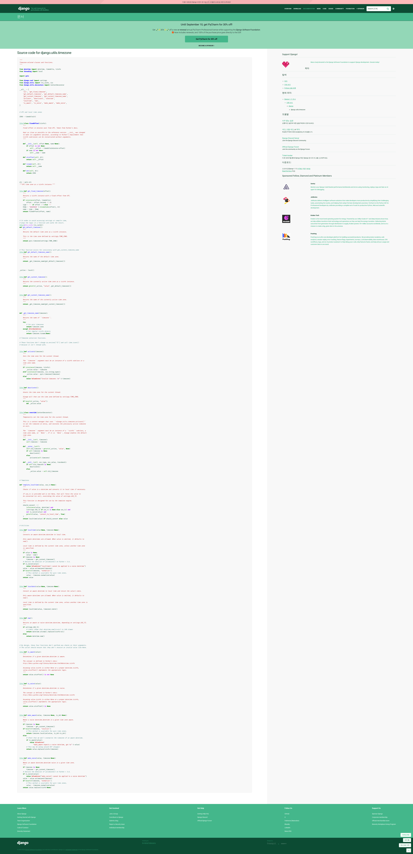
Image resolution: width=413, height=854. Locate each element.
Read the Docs (287, 171)
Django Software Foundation (26, 824)
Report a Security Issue (117, 824)
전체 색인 (287, 85)
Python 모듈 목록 (290, 88)
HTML (300, 169)
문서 (20, 17)
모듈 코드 (290, 102)
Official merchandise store (380, 821)
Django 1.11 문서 (290, 99)
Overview (287, 8)
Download (297, 8)
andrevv (286, 844)
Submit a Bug (113, 821)
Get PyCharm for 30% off (206, 39)
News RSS (288, 831)
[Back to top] (408, 850)
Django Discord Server (290, 138)
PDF (304, 169)
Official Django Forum (290, 147)
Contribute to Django (116, 817)
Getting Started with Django (26, 817)
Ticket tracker (287, 155)
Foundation (350, 8)
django (291, 106)
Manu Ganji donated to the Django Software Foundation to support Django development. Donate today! (345, 62)
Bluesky (287, 824)
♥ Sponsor (360, 8)
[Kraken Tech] (286, 222)
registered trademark (71, 849)
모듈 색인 (290, 129)
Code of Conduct (22, 828)
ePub (308, 169)
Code (324, 8)
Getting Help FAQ (203, 814)
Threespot (272, 844)
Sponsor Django (377, 814)
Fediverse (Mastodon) (292, 821)
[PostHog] (286, 240)
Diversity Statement (23, 831)
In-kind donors (149, 843)
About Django (21, 814)
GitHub (287, 814)
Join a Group (113, 814)
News (319, 8)
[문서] (21, 123)
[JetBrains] (286, 204)
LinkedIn (287, 828)
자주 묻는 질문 (287, 121)
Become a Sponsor (206, 45)
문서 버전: (405, 845)
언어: (407, 840)
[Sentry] (286, 190)
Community (339, 8)
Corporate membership (379, 817)
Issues (330, 8)
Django (23, 9)
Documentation (309, 8)
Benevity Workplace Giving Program (384, 824)
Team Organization (23, 821)
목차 (285, 81)
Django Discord (202, 817)
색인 (284, 129)
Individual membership (116, 828)
